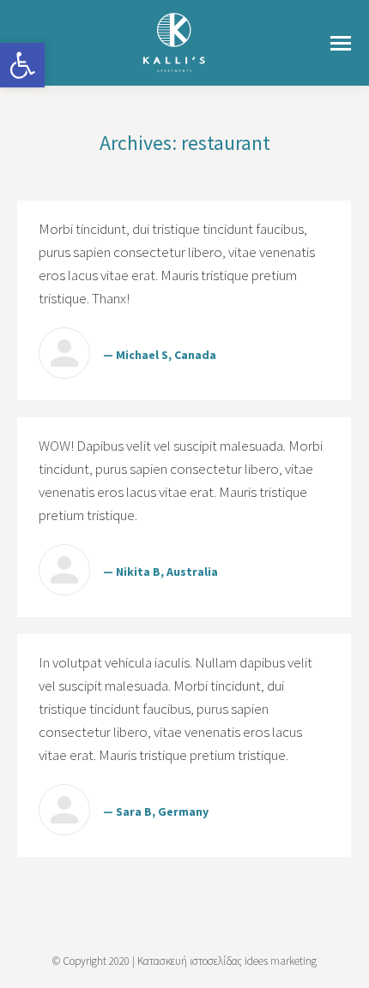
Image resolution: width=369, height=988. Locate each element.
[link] (22, 65)
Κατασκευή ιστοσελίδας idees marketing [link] (227, 961)
